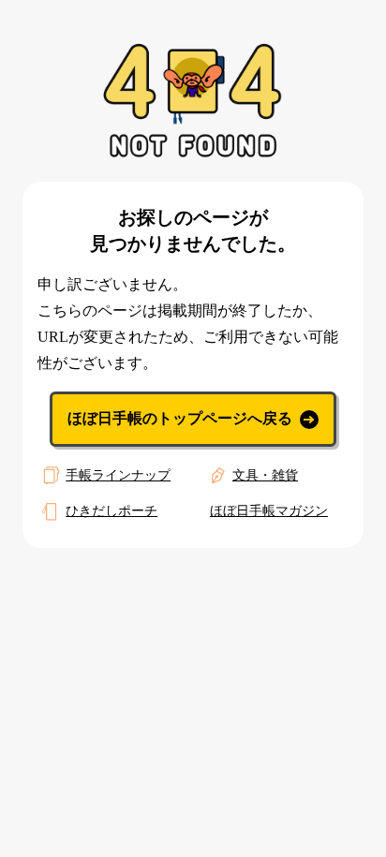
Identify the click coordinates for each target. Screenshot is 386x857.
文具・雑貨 (265, 475)
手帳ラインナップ (118, 475)
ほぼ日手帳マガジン (269, 511)
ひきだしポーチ (111, 511)
